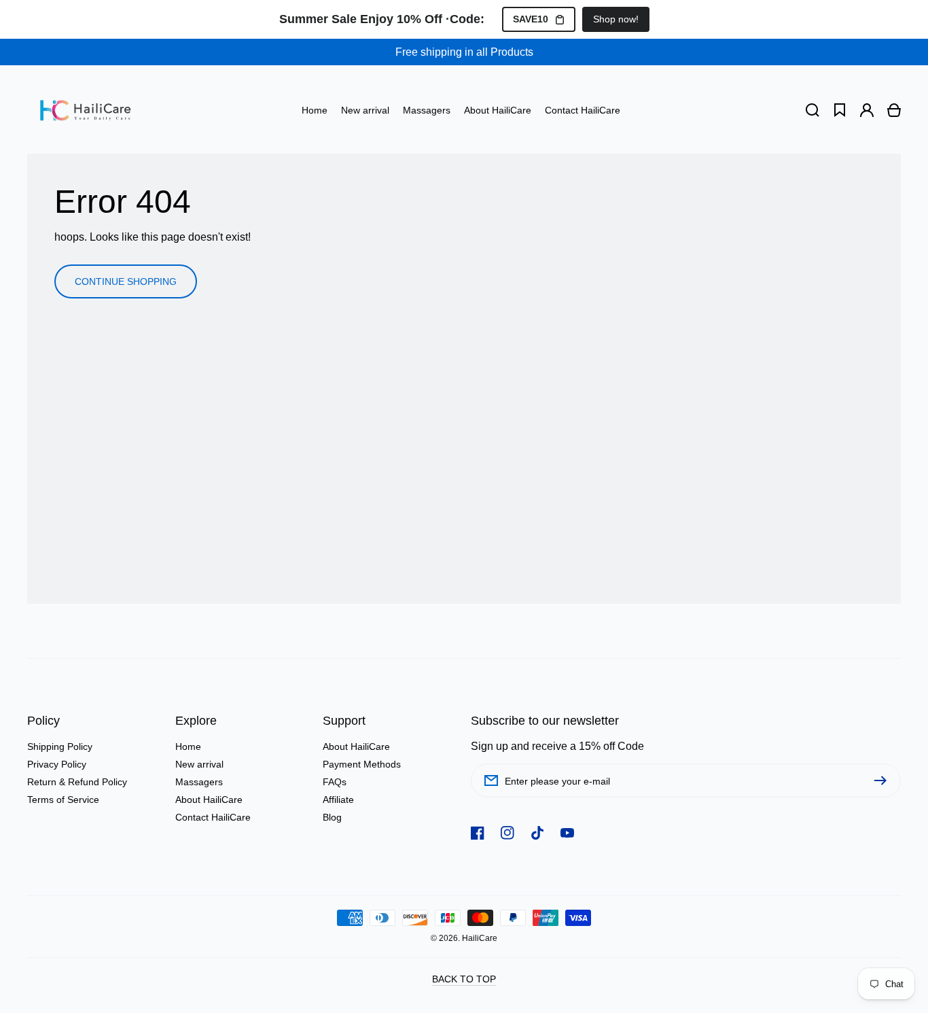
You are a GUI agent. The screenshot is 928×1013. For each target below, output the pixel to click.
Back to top (464, 979)
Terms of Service (63, 799)
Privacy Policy (56, 764)
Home (188, 746)
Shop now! (616, 19)
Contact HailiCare (213, 817)
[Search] (812, 110)
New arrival (199, 764)
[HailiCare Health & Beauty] (85, 110)
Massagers (199, 781)
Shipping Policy (59, 746)
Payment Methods (362, 764)
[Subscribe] (884, 780)
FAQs (334, 781)
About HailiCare (209, 799)
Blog (332, 817)
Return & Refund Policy (77, 781)
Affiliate (338, 799)
